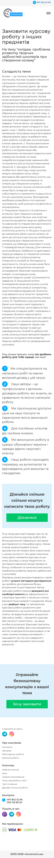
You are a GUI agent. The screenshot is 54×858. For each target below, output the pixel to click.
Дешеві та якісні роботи (15, 787)
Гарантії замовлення (13, 777)
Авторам (6, 750)
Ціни (4, 773)
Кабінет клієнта (10, 770)
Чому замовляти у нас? (14, 780)
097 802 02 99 (44, 2)
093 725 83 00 (14, 802)
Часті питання (9, 784)
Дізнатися (27, 517)
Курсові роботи (10, 758)
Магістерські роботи (13, 754)
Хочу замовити (27, 704)
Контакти (7, 747)
